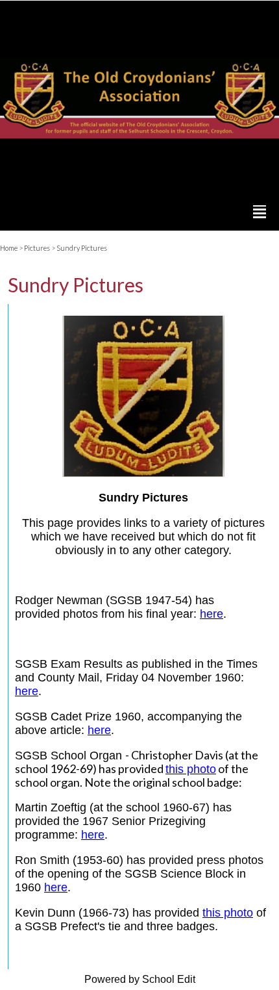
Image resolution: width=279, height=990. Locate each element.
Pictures (37, 248)
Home (9, 248)
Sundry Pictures (81, 248)
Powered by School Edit (139, 979)
